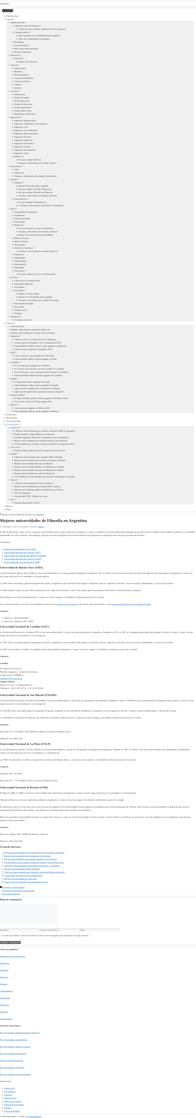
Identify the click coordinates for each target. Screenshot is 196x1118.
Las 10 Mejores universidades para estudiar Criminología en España (44, 476)
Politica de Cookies (12, 1101)
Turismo (3, 984)
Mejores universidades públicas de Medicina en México (39, 490)
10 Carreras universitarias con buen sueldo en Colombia (39, 369)
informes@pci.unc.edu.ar (11, 678)
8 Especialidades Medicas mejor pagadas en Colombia (38, 375)
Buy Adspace (10, 1091)
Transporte (15, 316)
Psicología (19, 290)
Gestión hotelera (21, 45)
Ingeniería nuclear (22, 146)
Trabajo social (20, 310)
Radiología (19, 267)
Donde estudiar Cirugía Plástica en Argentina (34, 434)
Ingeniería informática (24, 143)
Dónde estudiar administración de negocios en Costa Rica (39, 450)
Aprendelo (4, 4)
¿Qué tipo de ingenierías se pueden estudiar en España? (38, 392)
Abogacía (18, 182)
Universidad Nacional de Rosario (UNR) (22, 562)
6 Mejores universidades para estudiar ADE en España (38, 457)
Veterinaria (19, 271)
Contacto (8, 1095)
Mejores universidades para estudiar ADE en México (37, 486)
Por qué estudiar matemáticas (13, 1053)
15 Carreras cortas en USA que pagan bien (33, 401)
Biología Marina (21, 75)
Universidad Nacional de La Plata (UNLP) (22, 559)
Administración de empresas (12, 956)
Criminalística (20, 199)
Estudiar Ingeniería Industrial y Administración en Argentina (41, 437)
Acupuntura (19, 215)
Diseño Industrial (22, 101)
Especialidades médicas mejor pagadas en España (36, 385)
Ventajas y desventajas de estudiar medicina (37, 231)
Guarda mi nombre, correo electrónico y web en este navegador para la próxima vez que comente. (46, 935)
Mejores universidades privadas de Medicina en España (38, 470)
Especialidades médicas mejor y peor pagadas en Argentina (40, 346)
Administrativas (17, 22)
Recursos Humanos (22, 52)
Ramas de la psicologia (28, 294)
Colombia (14, 362)
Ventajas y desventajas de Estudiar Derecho (37, 196)
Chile (12, 352)
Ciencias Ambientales (24, 78)
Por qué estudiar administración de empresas (20, 1033)
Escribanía (19, 42)
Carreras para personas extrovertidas (18, 890)
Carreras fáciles (17, 326)
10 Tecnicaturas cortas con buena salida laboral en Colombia (41, 372)
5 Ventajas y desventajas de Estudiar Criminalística (41, 205)
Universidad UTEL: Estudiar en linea (30, 496)
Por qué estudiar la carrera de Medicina (35, 228)
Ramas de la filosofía (27, 62)
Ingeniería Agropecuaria (25, 120)
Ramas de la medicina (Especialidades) (35, 235)
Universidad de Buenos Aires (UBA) (20, 549)
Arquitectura (20, 94)
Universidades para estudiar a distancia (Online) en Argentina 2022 (44, 444)
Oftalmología (20, 261)
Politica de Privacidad (14, 1104)
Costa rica (14, 447)
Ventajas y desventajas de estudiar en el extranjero (32, 333)
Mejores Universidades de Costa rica (20, 879)
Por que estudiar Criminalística (32, 202)
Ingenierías (15, 117)
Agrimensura (20, 68)
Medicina (18, 225)
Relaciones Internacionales (26, 48)
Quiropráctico (20, 264)
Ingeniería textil (21, 153)
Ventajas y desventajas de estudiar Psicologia (38, 300)
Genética (18, 84)
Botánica (18, 71)
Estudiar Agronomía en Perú (26, 503)
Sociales (14, 277)
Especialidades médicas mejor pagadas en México (36, 411)
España (13, 378)
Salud (12, 209)
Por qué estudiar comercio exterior (15, 1046)
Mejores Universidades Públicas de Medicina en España (39, 467)
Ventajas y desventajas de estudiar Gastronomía (35, 176)
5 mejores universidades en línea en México (33, 483)
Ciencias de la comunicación (27, 280)
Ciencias (14, 65)
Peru (12, 499)
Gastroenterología (22, 218)
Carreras (10, 19)
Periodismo (19, 287)
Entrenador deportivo (23, 284)
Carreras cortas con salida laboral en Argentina (35, 339)
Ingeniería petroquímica (25, 150)
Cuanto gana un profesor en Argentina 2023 (23, 875)
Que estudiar (11, 418)
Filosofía (18, 58)
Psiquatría (4, 1005)
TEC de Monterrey (22, 493)
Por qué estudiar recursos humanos (15, 1074)
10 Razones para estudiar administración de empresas (42, 29)
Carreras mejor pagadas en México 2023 (32, 408)
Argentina (14, 336)
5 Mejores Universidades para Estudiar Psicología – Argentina (31, 865)
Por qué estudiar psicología (12, 1067)
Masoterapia (19, 245)
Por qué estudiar (13, 421)
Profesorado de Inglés (24, 303)
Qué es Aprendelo (12, 1111)
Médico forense (21, 241)
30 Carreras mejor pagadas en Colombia (32, 365)
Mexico (13, 405)
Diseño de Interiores (23, 104)
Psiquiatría (19, 254)
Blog (8, 509)
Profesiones (11, 414)
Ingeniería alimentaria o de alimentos (31, 124)
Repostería (19, 173)
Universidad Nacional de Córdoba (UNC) (22, 552)
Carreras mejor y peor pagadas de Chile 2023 (34, 356)
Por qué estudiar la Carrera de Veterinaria (36, 274)
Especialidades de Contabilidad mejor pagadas (39, 35)
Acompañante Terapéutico (25, 212)
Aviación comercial (23, 320)
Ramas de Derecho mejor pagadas (33, 186)
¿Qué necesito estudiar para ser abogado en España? (37, 388)
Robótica (18, 156)
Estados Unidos (17, 395)
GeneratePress (35, 1116)
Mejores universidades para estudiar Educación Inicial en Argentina (34, 852)
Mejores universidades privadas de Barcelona (34, 473)
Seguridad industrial (11, 894)
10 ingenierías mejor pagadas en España (32, 382)
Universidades (12, 424)
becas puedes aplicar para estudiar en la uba (131, 604)
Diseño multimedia (22, 107)
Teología (18, 313)
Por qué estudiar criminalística (13, 1039)
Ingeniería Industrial (23, 140)
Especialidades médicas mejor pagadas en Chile (35, 359)
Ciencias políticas (22, 81)
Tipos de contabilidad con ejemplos (34, 39)
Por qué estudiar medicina (11, 1060)
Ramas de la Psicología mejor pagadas (35, 297)
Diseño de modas (21, 97)
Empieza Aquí (12, 16)
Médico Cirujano (21, 238)
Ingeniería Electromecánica (26, 133)
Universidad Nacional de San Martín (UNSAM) (25, 556)
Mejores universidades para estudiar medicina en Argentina (40, 441)
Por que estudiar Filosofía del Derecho (35, 192)
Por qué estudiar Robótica (29, 160)
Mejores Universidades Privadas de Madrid (33, 463)
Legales (13, 179)
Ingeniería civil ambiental (25, 130)
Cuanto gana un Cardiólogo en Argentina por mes (26, 882)
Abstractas (15, 55)
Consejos (10, 323)
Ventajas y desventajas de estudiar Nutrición (38, 251)
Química (18, 88)
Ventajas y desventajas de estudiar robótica (37, 163)
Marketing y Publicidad (24, 114)
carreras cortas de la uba (66, 604)
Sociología (19, 307)
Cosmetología (6, 1019)
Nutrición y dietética (23, 248)
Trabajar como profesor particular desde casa (30, 329)
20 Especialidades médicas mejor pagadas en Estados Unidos (41, 398)
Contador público (22, 32)
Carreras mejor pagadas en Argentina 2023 (33, 349)
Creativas (14, 91)
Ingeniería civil (21, 127)
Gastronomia (16, 166)
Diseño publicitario (22, 111)
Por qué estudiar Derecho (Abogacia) (34, 189)
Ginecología (19, 222)
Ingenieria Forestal (22, 137)
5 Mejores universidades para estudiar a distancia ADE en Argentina (44, 431)
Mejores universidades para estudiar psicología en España (40, 460)
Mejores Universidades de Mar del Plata (22, 869)
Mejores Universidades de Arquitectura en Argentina (27, 856)
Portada (7, 1108)
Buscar (9, 506)
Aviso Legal (9, 1088)
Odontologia (19, 258)
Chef (16, 169)
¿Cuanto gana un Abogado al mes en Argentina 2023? (37, 343)
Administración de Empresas (27, 26)
